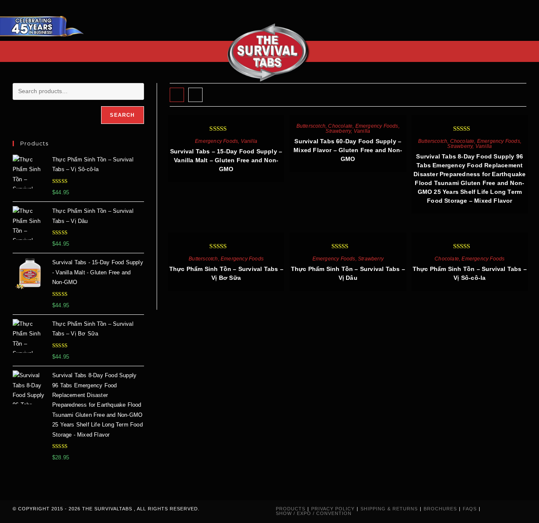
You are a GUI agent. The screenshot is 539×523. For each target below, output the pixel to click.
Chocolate (340, 126)
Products (290, 508)
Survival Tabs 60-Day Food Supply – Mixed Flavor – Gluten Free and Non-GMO (348, 150)
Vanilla (249, 141)
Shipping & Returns (389, 508)
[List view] (195, 95)
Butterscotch (311, 126)
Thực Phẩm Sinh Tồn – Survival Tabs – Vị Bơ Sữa (226, 273)
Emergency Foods (216, 141)
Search (122, 115)
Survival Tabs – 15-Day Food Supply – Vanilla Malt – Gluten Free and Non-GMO (226, 160)
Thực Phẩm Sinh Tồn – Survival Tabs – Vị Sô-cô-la (470, 273)
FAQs (470, 508)
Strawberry (338, 131)
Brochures (440, 508)
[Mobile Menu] (523, 51)
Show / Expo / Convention (314, 513)
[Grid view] (177, 95)
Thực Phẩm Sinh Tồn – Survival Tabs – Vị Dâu (348, 273)
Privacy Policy (333, 508)
